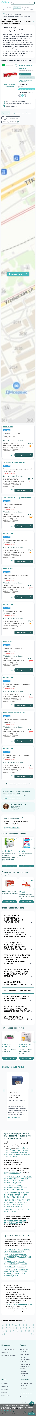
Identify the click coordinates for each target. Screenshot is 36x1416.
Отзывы (26, 10)
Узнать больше (6, 1410)
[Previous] (4, 1090)
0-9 (32, 1334)
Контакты (4, 1389)
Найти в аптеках (9, 866)
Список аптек (5, 1352)
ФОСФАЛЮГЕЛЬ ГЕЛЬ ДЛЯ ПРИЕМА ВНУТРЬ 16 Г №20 (25, 1051)
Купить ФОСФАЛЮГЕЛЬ (25, 1044)
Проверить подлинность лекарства (24, 1373)
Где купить (17, 7)
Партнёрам (5, 1392)
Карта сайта (5, 1395)
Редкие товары (24, 1354)
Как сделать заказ (26, 1394)
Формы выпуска (17, 10)
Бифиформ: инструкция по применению (19, 1305)
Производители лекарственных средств (25, 1366)
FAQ (31, 10)
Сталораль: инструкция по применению (14, 1095)
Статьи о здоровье (7, 1349)
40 (25, 95)
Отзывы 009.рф (6, 1386)
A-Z (3, 1334)
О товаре (9, 7)
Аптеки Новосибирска (8, 1355)
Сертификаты (7, 10)
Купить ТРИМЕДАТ (7, 1044)
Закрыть (31, 1414)
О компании (5, 1383)
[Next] (34, 848)
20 (19, 95)
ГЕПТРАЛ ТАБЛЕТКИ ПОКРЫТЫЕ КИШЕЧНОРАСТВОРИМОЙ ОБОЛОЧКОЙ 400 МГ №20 (9, 857)
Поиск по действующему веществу (25, 1359)
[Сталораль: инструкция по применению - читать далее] (18, 1080)
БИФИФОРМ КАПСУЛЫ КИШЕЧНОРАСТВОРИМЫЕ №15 (26, 896)
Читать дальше (14, 1117)
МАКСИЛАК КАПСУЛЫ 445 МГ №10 (25, 854)
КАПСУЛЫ (21, 86)
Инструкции (25, 7)
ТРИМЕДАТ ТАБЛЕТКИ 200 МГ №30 (9, 1050)
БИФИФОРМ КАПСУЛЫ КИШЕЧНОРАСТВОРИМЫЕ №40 (9, 893)
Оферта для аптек (25, 1402)
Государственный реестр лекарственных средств (12, 798)
